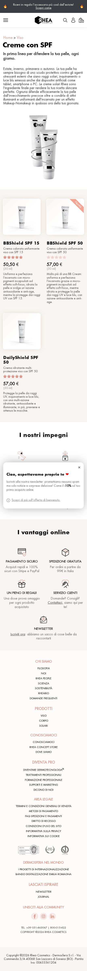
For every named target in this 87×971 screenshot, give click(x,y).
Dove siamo (44, 752)
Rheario (43, 693)
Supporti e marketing (43, 785)
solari (43, 726)
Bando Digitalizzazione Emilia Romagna (43, 874)
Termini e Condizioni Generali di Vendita (43, 806)
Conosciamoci (43, 742)
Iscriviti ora (18, 634)
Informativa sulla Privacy (43, 831)
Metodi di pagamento (43, 811)
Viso (20, 37)
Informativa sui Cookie (44, 836)
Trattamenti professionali (43, 775)
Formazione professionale (43, 780)
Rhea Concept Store (44, 747)
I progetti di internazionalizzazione (43, 869)
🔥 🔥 (43, 6)
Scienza (43, 683)
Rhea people (43, 678)
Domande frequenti (43, 698)
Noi (43, 673)
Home (8, 37)
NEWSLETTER (43, 892)
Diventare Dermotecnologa (43, 769)
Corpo (43, 721)
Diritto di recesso (44, 821)
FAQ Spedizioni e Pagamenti (43, 816)
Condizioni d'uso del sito (43, 826)
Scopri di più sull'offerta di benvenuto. (36, 500)
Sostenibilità (43, 688)
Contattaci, (55, 602)
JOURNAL (43, 897)
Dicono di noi (43, 790)
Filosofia (43, 668)
